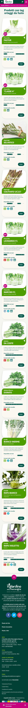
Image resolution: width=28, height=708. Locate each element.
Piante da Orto (6, 623)
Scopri (21, 63)
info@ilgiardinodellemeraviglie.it (11, 676)
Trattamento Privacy (7, 684)
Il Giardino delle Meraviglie (8, 2)
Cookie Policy (5, 686)
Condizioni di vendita (7, 689)
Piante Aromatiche (7, 627)
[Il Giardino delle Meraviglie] (14, 587)
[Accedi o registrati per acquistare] (26, 2)
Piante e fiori (5, 630)
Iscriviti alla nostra (10, 680)
